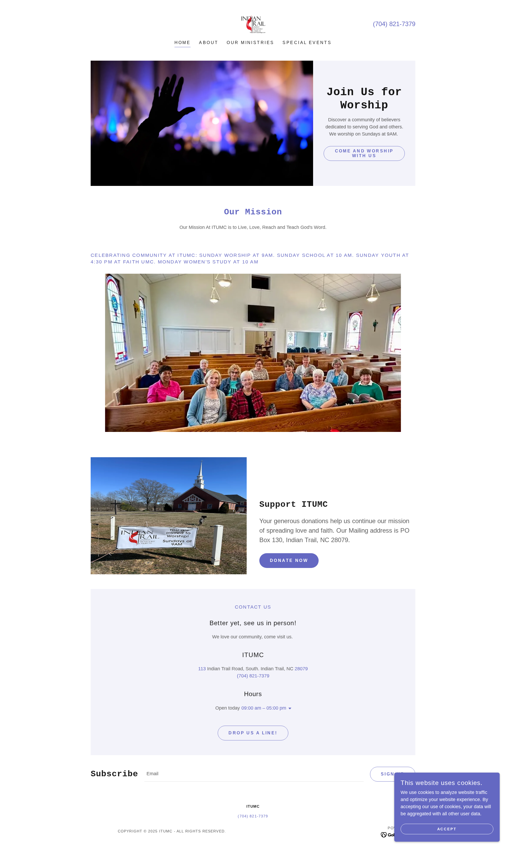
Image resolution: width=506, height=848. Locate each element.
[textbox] (254, 774)
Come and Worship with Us (364, 153)
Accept (447, 829)
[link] (253, 23)
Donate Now (289, 560)
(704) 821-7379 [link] (394, 23)
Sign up (393, 774)
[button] (289, 708)
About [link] (208, 42)
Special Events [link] (307, 42)
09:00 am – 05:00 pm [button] (263, 708)
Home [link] (182, 42)
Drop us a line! (252, 733)
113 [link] (202, 668)
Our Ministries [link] (250, 42)
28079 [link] (301, 668)
